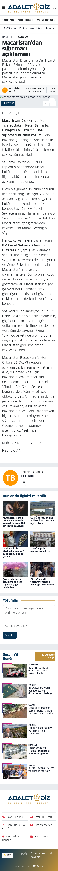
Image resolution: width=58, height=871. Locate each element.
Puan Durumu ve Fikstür (14, 826)
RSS (8, 855)
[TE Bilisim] (10, 478)
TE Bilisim (27, 475)
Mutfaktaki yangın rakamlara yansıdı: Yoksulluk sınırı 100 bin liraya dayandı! (14, 521)
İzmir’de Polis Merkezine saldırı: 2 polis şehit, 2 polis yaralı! (14, 552)
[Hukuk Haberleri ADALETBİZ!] (29, 7)
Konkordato (25, 20)
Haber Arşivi (41, 836)
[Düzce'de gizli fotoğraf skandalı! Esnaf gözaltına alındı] (42, 569)
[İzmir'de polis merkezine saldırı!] (42, 539)
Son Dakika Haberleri (10, 838)
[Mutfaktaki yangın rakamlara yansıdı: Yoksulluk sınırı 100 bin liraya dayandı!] (15, 508)
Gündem (8, 20)
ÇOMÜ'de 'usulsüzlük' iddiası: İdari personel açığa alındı (42, 520)
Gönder (10, 635)
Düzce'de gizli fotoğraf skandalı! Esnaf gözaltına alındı (42, 582)
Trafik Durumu (43, 817)
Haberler (8, 36)
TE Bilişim (38, 866)
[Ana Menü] (3, 7)
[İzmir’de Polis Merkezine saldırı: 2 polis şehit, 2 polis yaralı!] (15, 539)
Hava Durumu (14, 817)
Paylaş (10, 103)
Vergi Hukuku (46, 20)
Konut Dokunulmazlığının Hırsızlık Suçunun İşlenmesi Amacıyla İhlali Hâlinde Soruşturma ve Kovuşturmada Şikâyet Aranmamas (29, 28)
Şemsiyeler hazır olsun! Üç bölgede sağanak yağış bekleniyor (12, 583)
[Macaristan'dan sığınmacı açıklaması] (29, 97)
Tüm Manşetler (43, 824)
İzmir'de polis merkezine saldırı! (40, 550)
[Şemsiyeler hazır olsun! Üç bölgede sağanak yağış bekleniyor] (15, 569)
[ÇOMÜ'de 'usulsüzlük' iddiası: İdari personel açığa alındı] (42, 508)
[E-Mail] (23, 482)
